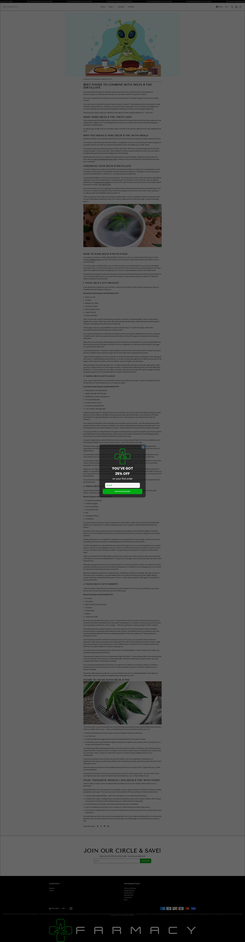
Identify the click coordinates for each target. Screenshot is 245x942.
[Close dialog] (143, 447)
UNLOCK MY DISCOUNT (122, 491)
